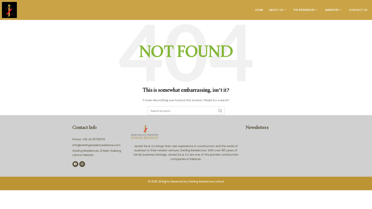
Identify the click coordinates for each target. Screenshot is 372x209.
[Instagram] (82, 164)
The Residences (304, 10)
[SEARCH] (220, 110)
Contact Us (358, 10)
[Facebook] (75, 164)
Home (259, 10)
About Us (276, 10)
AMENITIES (332, 10)
